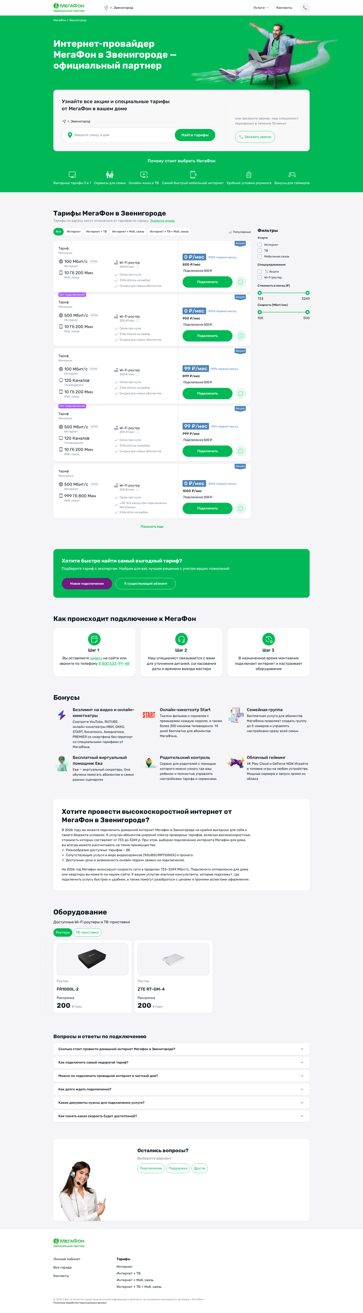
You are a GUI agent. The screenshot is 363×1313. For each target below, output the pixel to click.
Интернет (74, 231)
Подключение (151, 1168)
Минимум (65, 253)
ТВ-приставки (87, 932)
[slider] (260, 293)
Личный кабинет (66, 1259)
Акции (274, 271)
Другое (199, 1168)
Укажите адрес (162, 221)
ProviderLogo (74, 8)
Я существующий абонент (145, 584)
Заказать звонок (258, 137)
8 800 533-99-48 (114, 663)
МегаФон (59, 20)
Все (58, 231)
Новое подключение (87, 584)
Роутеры (63, 932)
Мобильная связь (276, 256)
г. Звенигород (79, 121)
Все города (62, 1267)
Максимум (66, 476)
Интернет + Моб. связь (128, 231)
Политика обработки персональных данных (80, 1302)
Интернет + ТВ (96, 231)
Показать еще (152, 527)
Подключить (207, 282)
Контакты (284, 8)
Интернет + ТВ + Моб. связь (169, 231)
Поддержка (178, 1168)
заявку (96, 658)
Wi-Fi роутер (273, 277)
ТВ (266, 250)
